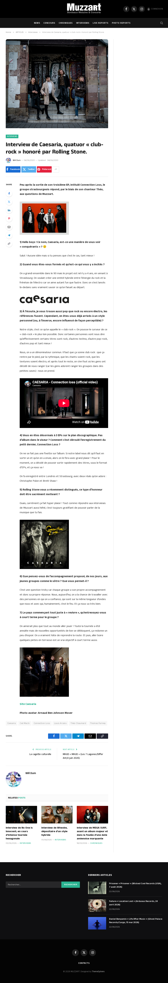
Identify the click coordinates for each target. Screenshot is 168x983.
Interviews (82, 23)
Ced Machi (25, 723)
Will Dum (17, 160)
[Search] (161, 23)
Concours (49, 23)
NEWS (37, 23)
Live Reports (100, 23)
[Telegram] (9, 235)
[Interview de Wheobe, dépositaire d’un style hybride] (57, 814)
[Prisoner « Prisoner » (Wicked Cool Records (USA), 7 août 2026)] (97, 888)
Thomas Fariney (97, 723)
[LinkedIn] (9, 210)
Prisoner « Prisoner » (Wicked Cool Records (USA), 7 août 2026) (135, 885)
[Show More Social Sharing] (55, 169)
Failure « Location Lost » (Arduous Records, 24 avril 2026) (133, 903)
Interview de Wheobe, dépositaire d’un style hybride (54, 831)
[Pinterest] (9, 218)
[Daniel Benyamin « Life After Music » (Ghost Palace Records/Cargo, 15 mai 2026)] (97, 923)
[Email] (9, 227)
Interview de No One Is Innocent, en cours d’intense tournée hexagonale (19, 833)
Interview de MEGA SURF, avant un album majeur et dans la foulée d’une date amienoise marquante (92, 833)
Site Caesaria (28, 704)
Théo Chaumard (78, 723)
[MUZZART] (84, 9)
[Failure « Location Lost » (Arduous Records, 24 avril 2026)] (97, 905)
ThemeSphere (98, 971)
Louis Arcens (60, 723)
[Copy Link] (9, 243)
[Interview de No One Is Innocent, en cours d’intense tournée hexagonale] (21, 814)
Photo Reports (121, 23)
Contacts (84, 963)
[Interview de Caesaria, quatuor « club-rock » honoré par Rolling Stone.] (57, 127)
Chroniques (66, 23)
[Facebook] (9, 193)
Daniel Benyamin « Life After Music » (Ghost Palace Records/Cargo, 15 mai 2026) (135, 920)
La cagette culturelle (40, 754)
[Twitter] (9, 201)
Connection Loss (42, 723)
